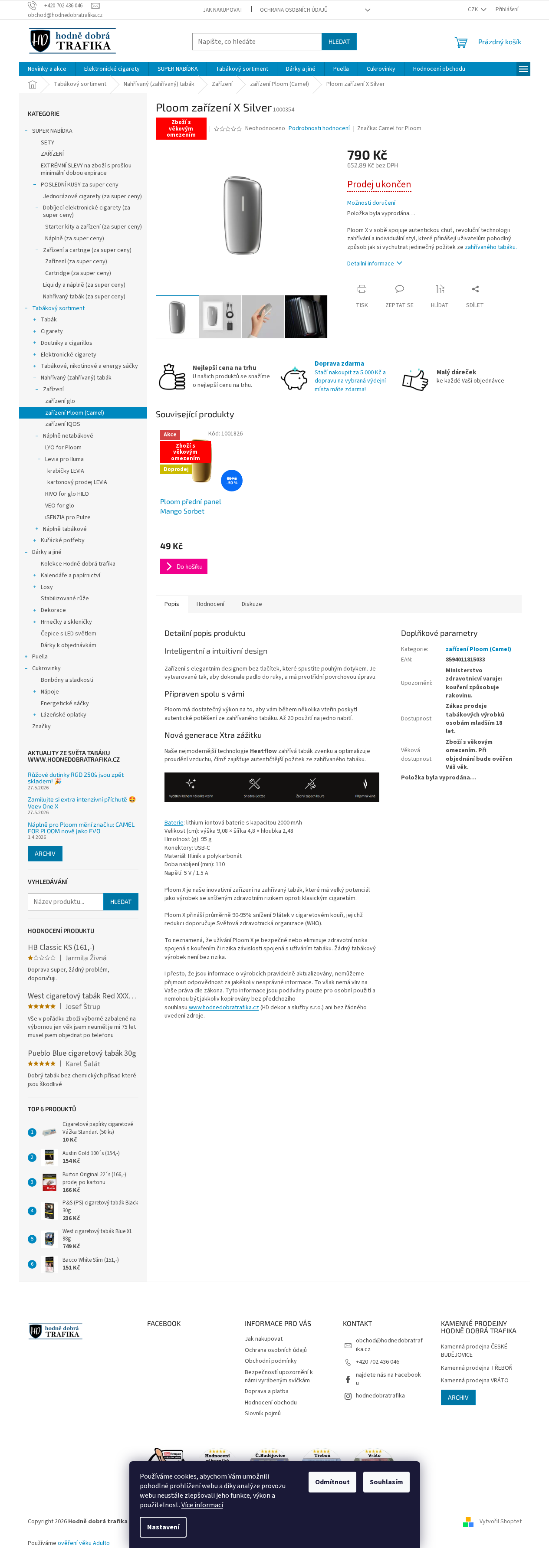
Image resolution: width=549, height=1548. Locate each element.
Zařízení (53, 389)
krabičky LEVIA (65, 471)
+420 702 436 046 (377, 1362)
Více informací (202, 1505)
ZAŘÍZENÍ (52, 154)
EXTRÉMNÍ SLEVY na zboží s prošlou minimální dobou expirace (86, 169)
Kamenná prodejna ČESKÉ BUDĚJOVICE (474, 1351)
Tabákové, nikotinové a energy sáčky (89, 366)
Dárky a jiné (47, 552)
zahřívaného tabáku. (491, 247)
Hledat (339, 41)
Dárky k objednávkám (68, 645)
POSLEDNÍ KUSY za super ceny (79, 184)
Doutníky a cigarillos (66, 343)
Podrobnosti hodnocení (319, 128)
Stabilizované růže (65, 598)
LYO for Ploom (63, 447)
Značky (41, 726)
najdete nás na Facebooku (388, 1379)
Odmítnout (332, 1482)
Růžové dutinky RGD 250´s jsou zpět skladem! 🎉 (76, 778)
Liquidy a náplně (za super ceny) (84, 285)
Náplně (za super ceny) (74, 238)
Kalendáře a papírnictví (70, 575)
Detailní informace (370, 263)
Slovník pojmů (263, 1413)
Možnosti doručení (371, 203)
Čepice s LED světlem (68, 633)
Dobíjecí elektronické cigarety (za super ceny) (86, 211)
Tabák (49, 319)
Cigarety (52, 331)
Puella (40, 656)
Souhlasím (386, 1482)
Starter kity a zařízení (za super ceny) (93, 227)
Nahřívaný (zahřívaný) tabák (76, 377)
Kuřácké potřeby (63, 540)
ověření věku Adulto (84, 1543)
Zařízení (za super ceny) (76, 261)
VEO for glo (59, 505)
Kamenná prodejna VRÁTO (475, 1381)
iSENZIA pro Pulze (68, 517)
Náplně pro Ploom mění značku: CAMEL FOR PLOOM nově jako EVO (81, 828)
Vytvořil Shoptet (501, 1521)
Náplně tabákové (65, 529)
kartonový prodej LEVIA (77, 482)
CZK (473, 9)
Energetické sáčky (65, 703)
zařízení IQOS (62, 424)
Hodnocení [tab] (210, 604)
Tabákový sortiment (58, 308)
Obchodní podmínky (271, 1361)
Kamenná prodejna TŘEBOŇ (477, 1368)
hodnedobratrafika (380, 1395)
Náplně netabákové (68, 436)
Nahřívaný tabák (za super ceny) (84, 296)
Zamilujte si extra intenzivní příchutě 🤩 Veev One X (82, 802)
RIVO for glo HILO (67, 494)
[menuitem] (47, 69)
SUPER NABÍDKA (52, 131)
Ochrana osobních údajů (294, 10)
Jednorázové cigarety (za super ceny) (92, 196)
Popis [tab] (171, 604)
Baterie (174, 822)
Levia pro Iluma (64, 459)
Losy (47, 587)
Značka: (389, 128)
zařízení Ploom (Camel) (74, 413)
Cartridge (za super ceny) (78, 273)
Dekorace (53, 610)
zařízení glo (60, 401)
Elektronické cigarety (68, 354)
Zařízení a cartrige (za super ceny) (87, 250)
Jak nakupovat (223, 10)
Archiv (45, 853)
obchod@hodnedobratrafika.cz (389, 1344)
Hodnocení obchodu (271, 1402)
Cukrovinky (46, 668)
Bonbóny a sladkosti (67, 680)
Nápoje (50, 691)
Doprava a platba (267, 1391)
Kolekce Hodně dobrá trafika (78, 564)
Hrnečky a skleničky (66, 622)
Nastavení (163, 1527)
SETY (47, 142)
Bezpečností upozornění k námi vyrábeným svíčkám (279, 1376)
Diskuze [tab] (252, 604)
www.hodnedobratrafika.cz (224, 1007)
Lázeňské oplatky (63, 714)
